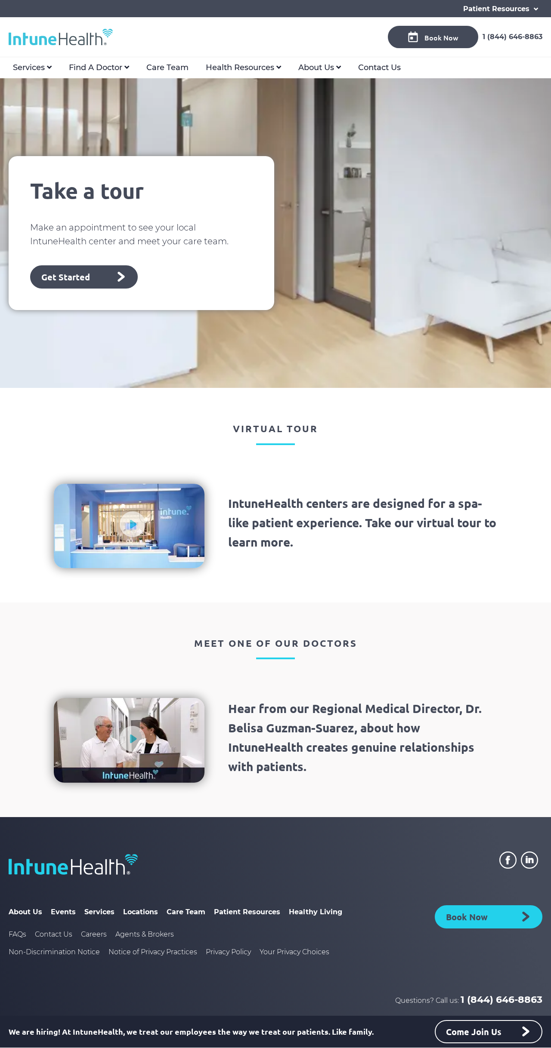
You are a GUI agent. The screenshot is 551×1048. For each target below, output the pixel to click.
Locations (140, 912)
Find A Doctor (95, 67)
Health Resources (240, 67)
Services (29, 67)
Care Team (167, 67)
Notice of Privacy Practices (152, 952)
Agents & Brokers (144, 934)
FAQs (17, 934)
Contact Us (379, 67)
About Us (316, 67)
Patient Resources (247, 912)
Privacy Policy (228, 952)
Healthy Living (315, 912)
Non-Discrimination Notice (54, 952)
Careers (94, 934)
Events (63, 912)
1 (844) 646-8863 (512, 37)
